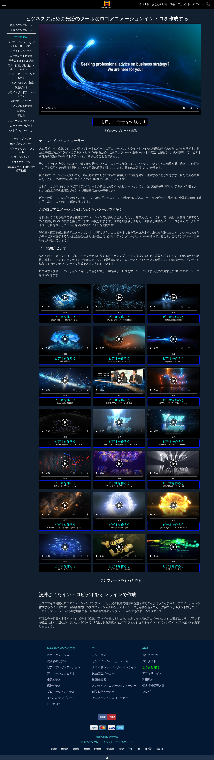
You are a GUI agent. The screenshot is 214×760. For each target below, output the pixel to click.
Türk (138, 748)
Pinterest (112, 717)
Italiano (87, 748)
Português (110, 748)
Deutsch (97, 748)
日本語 (148, 748)
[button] (65, 299)
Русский (159, 748)
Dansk (121, 748)
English (54, 748)
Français (64, 748)
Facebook (102, 717)
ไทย (130, 748)
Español (76, 748)
